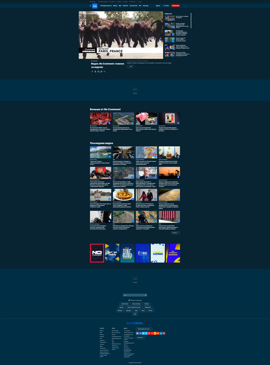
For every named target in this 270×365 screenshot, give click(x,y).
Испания (147, 303)
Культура (145, 5)
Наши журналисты (104, 350)
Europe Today (93, 159)
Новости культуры (94, 180)
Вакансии (126, 346)
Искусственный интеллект (134, 307)
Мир (120, 5)
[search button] (138, 2)
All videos (174, 232)
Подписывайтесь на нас (143, 328)
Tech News (138, 202)
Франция (120, 310)
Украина (121, 307)
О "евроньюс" (127, 330)
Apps (113, 341)
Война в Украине (136, 303)
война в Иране (124, 303)
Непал (143, 310)
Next (140, 5)
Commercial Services (128, 332)
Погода (113, 334)
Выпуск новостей (116, 332)
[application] (121, 35)
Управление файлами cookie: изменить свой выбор (129, 355)
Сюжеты (102, 328)
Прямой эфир (175, 5)
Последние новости (106, 5)
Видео (101, 346)
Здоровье (128, 310)
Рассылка (140, 337)
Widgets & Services (116, 343)
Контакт (126, 345)
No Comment (93, 125)
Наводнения (148, 307)
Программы (103, 348)
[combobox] (145, 2)
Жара (135, 314)
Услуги (113, 328)
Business (125, 5)
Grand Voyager (93, 202)
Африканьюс (115, 345)
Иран (136, 310)
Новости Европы (140, 159)
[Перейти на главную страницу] (94, 5)
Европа (115, 5)
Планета (102, 336)
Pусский (93, 1)
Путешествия (133, 5)
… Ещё (130, 66)
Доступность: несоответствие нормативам (127, 350)
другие (125, 328)
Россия (150, 310)
